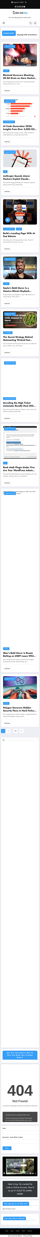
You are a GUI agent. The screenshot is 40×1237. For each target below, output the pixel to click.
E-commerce (8, 332)
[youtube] (24, 7)
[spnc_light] (35, 23)
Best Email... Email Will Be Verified (13, 1137)
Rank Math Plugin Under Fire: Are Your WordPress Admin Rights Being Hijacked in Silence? (19, 469)
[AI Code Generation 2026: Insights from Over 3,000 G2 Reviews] (20, 108)
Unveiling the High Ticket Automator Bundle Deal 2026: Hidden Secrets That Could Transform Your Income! (19, 404)
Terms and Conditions (15, 1236)
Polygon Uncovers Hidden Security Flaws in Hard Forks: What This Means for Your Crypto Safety (18, 709)
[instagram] (22, 7)
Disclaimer (29, 1231)
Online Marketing (9, 121)
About (12, 1231)
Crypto (6, 70)
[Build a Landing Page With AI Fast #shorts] (20, 212)
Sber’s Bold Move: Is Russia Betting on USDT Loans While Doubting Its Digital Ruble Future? (19, 655)
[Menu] (3, 23)
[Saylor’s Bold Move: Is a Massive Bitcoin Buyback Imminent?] (20, 268)
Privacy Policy (27, 1236)
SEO (5, 171)
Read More (7, 90)
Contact (17, 1231)
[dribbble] (20, 7)
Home (6, 1231)
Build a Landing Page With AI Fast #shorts (17, 35)
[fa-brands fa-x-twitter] (18, 7)
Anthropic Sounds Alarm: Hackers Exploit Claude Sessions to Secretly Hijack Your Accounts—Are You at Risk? (17, 177)
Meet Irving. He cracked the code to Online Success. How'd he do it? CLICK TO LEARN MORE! (20, 1189)
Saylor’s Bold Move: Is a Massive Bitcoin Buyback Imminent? (16, 289)
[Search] (31, 23)
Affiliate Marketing (10, 398)
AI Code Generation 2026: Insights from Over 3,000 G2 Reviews (19, 128)
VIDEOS (19, 229)
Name (4, 1128)
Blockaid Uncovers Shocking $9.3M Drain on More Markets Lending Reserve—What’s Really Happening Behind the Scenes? (19, 77)
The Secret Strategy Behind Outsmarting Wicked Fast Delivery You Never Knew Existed (18, 339)
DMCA (23, 1231)
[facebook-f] (16, 7)
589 (15, 731)
